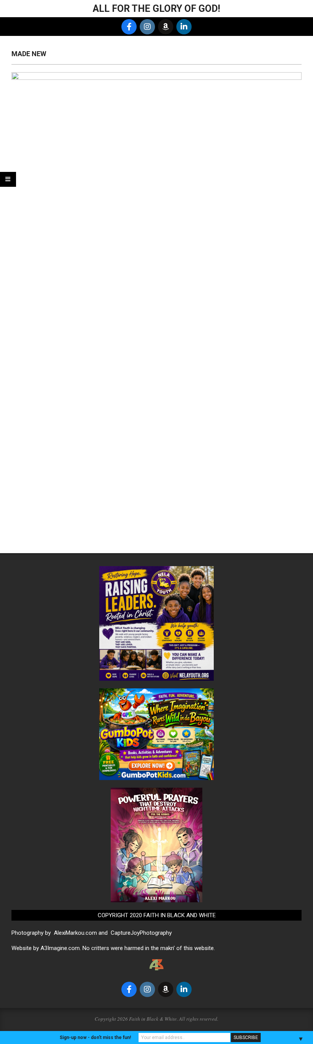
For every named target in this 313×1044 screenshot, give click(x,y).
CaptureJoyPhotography (141, 932)
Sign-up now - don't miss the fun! (95, 1037)
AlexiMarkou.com (75, 932)
